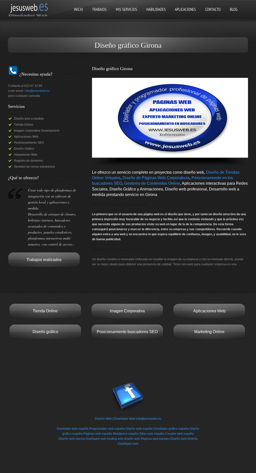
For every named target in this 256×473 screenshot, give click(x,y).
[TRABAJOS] (99, 14)
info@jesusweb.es (37, 91)
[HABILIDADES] (156, 14)
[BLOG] (233, 14)
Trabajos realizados (44, 260)
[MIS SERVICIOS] (126, 14)
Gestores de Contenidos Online (152, 183)
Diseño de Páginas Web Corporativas (156, 178)
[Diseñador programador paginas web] (29, 16)
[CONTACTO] (212, 14)
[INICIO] (78, 14)
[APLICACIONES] (185, 14)
